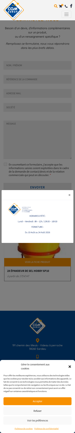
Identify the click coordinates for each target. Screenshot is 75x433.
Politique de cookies (24, 428)
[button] (70, 366)
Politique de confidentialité (46, 428)
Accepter (37, 401)
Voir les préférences (37, 420)
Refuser (37, 411)
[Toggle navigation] (66, 14)
